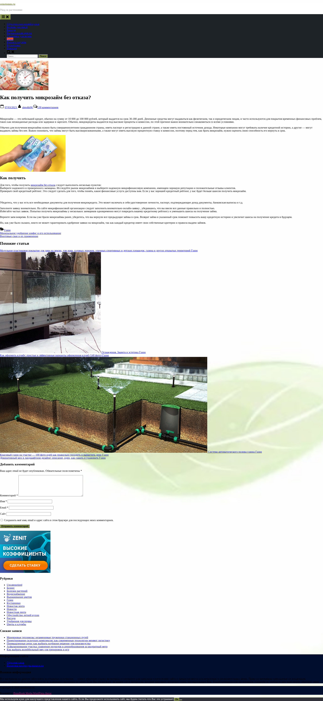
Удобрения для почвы (19, 36)
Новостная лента (16, 612)
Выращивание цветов (19, 32)
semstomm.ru (7, 4)
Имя (3, 501)
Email (4, 507)
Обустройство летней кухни (23, 23)
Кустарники (14, 45)
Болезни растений (17, 26)
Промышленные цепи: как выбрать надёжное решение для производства (49, 643)
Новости (12, 48)
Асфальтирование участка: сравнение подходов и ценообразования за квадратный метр (57, 646)
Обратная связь (15, 662)
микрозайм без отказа (43, 185)
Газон (10, 39)
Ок (176, 699)
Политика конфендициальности (25, 665)
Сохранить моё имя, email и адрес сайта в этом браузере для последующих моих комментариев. (59, 520)
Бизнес (11, 587)
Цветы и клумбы (16, 42)
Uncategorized (14, 584)
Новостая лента (16, 606)
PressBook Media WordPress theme (32, 693)
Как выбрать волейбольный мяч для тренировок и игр (38, 649)
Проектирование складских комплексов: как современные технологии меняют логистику (58, 640)
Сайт (3, 513)
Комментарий (9, 495)
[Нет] (181, 699)
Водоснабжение (16, 594)
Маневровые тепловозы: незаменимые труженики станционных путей (47, 637)
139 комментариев (47, 107)
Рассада (11, 29)
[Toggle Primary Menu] (5, 17)
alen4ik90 (27, 107)
